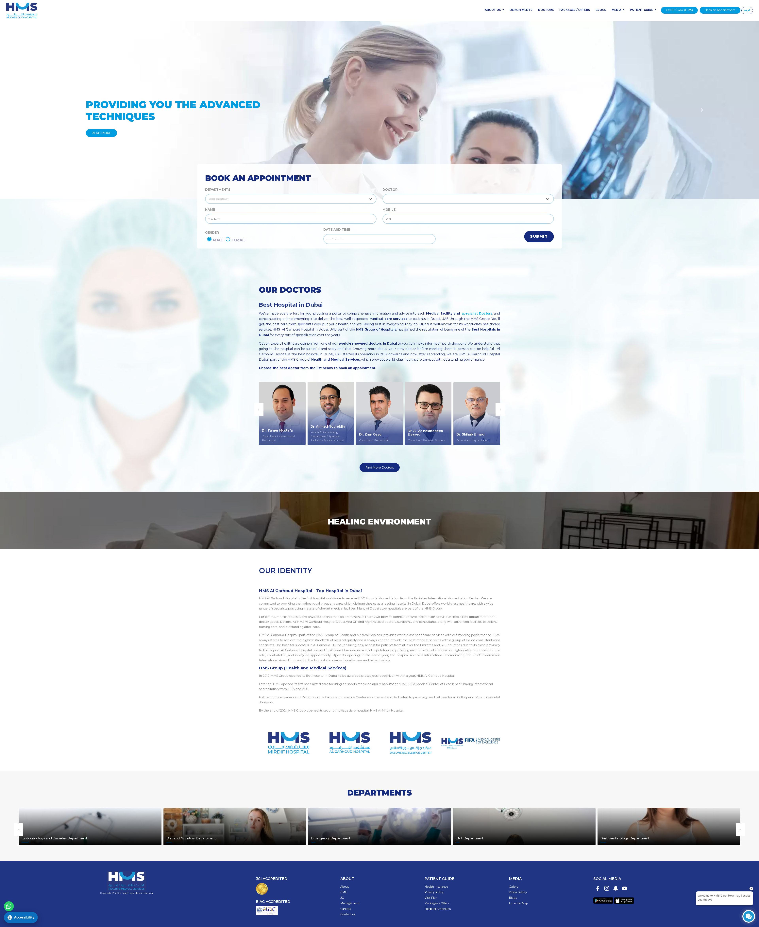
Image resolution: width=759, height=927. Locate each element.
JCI (342, 898)
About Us (493, 10)
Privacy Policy (434, 892)
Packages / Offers (574, 10)
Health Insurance (436, 886)
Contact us (347, 914)
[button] (57, 110)
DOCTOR (389, 190)
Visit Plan (431, 898)
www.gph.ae (349, 740)
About (344, 886)
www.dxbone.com (410, 740)
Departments (521, 10)
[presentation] (258, 409)
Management (350, 903)
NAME (210, 210)
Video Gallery (518, 892)
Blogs (601, 10)
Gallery (513, 886)
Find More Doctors (379, 467)
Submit (539, 236)
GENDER (212, 232)
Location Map (518, 903)
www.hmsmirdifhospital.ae (288, 740)
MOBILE (389, 210)
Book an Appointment (720, 10)
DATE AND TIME (336, 230)
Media (617, 10)
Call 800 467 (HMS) (679, 10)
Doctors (546, 10)
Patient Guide (642, 10)
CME (343, 892)
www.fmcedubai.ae (471, 740)
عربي (747, 9)
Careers (345, 909)
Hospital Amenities (438, 909)
